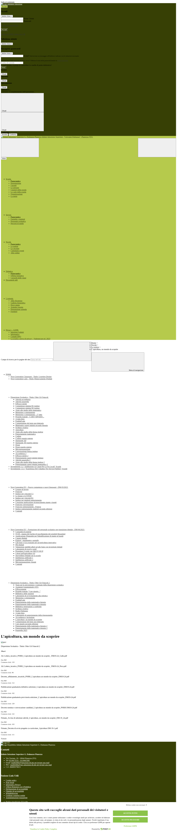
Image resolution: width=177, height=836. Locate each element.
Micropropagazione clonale (25, 562)
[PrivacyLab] (105, 829)
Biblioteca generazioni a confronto (28, 607)
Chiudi (4, 74)
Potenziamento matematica (25, 434)
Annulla (4, 135)
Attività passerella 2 (22, 460)
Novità (94, 345)
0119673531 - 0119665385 (19, 761)
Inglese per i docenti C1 (24, 494)
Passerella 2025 (21, 630)
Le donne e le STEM (23, 496)
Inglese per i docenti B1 (24, 498)
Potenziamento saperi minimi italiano (29, 458)
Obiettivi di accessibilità (15, 791)
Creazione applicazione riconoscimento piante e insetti (35, 502)
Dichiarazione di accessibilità (17, 789)
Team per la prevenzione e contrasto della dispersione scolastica (39, 585)
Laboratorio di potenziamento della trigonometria (33, 615)
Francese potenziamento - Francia (28, 507)
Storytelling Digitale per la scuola (28, 556)
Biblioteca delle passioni (24, 594)
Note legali (10, 783)
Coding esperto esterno (24, 438)
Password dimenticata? (9, 25)
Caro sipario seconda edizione (26, 624)
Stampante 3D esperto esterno (26, 443)
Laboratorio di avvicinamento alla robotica (31, 596)
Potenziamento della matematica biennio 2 (31, 626)
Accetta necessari (130, 820)
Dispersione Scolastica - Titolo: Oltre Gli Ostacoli (30, 397)
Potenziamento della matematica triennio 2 (31, 628)
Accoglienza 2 (20, 454)
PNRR (8, 374)
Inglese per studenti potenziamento (28, 500)
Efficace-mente (21, 404)
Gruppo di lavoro (22, 489)
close (4, 158)
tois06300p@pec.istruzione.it (31, 765)
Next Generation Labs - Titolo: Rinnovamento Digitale (31, 379)
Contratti (18, 511)
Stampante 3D (20, 441)
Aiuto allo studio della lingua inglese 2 (30, 462)
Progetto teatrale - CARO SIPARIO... (29, 417)
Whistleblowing (12, 793)
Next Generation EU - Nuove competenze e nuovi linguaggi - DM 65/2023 (39, 487)
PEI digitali (19, 545)
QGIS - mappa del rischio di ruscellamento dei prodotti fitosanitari (40, 534)
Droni (17, 445)
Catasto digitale (21, 538)
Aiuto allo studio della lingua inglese (29, 432)
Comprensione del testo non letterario (29, 423)
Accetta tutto (130, 813)
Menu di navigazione (135, 370)
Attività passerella (22, 402)
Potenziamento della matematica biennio (30, 602)
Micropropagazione (22, 449)
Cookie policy (11, 780)
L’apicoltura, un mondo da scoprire (28, 620)
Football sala (20, 421)
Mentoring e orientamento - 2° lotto (28, 415)
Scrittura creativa (21, 428)
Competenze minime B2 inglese (27, 408)
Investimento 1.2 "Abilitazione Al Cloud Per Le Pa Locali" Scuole (36, 467)
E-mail (26, 56)
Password (27, 21)
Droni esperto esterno (23, 447)
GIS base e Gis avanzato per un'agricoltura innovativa (35, 543)
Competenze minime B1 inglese (27, 406)
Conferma (13, 135)
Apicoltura (19, 430)
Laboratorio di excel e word (25, 549)
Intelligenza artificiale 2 (24, 560)
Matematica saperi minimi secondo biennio (31, 425)
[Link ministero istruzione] (11, 4)
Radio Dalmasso (21, 611)
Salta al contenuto (7, 2)
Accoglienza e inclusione (24, 617)
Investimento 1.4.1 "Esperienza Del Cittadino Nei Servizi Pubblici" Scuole (39, 469)
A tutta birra (19, 419)
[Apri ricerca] (157, 147)
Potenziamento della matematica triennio (30, 604)
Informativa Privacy (13, 785)
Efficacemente (20, 589)
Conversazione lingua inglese (26, 451)
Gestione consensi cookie (15, 796)
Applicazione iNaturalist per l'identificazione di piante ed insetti (39, 536)
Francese (18, 492)
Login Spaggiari (62, 60)
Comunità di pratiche (23, 532)
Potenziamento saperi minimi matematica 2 (31, 464)
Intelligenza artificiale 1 (24, 558)
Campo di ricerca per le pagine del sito (15, 360)
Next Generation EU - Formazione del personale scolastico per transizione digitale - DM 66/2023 (48, 530)
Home (93, 343)
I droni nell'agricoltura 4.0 (25, 553)
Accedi (4, 6)
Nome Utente (29, 19)
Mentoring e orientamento (25, 412)
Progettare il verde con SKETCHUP (29, 551)
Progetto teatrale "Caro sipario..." (28, 591)
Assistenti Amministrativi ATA (27, 587)
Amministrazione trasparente (16, 798)
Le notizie (95, 347)
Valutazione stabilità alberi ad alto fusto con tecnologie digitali (38, 547)
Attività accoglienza (22, 399)
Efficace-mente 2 (21, 456)
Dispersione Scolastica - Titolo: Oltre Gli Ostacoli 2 (30, 583)
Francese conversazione (24, 505)
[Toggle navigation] (20, 147)
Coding (18, 436)
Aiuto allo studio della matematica (28, 410)
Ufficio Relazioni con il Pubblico (18, 787)
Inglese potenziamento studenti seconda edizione (33, 509)
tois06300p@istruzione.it (30, 763)
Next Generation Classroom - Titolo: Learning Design (31, 377)
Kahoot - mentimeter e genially (27, 540)
